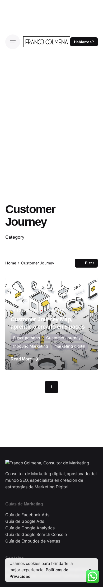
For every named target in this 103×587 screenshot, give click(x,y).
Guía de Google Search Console (36, 534)
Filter (89, 263)
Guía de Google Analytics (30, 527)
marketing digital (69, 346)
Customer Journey (63, 337)
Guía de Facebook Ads (27, 514)
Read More (21, 359)
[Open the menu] (12, 41)
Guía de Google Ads (24, 521)
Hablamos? (84, 42)
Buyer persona (26, 337)
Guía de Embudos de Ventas (32, 541)
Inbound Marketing (30, 346)
